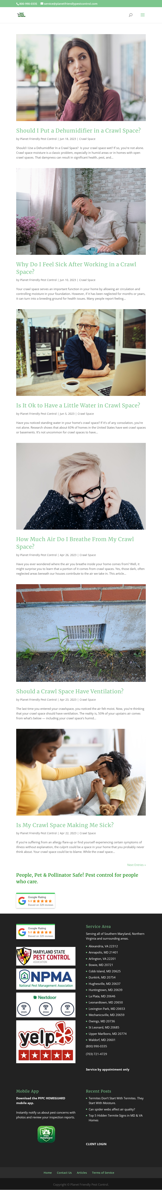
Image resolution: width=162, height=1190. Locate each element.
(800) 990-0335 (96, 1046)
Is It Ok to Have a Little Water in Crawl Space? (78, 405)
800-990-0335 (28, 4)
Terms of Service (103, 1173)
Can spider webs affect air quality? (112, 1109)
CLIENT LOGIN (96, 1144)
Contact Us (64, 1173)
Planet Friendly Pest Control (38, 139)
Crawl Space (87, 139)
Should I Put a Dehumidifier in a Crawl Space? (78, 130)
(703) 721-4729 (96, 1054)
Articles (82, 1173)
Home (48, 1173)
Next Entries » (136, 865)
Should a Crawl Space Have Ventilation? (70, 691)
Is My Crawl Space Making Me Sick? (65, 825)
